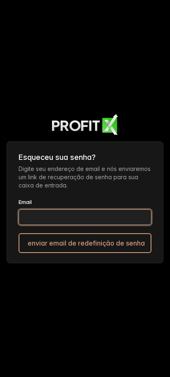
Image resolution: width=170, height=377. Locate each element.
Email (25, 202)
